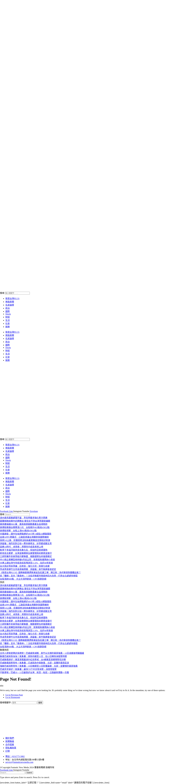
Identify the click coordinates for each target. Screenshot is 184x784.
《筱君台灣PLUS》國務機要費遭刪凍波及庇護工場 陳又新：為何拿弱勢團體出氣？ (40, 572)
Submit (29, 773)
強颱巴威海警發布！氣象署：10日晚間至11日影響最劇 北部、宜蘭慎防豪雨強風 (39, 666)
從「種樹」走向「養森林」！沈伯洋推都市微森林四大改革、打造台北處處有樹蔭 (39, 576)
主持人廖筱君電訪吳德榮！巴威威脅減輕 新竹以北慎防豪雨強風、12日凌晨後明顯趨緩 (42, 653)
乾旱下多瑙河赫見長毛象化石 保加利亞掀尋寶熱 (23, 550)
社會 (7, 323)
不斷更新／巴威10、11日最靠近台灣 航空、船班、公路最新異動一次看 (34, 672)
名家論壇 (9, 305)
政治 (7, 308)
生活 (7, 320)
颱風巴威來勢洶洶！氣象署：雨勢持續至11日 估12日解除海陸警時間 (33, 656)
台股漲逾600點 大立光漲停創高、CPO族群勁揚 (23, 579)
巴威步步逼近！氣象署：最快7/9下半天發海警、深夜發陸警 (28, 669)
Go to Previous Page (14, 695)
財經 (7, 317)
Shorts (8, 314)
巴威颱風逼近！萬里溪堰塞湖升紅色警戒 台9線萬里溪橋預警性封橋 (33, 659)
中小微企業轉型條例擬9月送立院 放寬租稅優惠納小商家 (27, 559)
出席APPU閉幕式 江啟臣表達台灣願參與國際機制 (24, 537)
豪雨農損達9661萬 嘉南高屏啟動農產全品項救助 (23, 524)
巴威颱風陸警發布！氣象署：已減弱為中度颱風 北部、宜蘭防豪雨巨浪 (34, 663)
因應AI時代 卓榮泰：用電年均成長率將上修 (21, 547)
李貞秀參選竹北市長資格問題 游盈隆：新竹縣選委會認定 (28, 569)
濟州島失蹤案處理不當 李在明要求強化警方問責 (23, 518)
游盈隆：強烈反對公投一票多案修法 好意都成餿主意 (26, 543)
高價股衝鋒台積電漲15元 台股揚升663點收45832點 (25, 527)
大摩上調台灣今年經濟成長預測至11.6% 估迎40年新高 (26, 563)
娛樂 (7, 327)
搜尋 (2, 293)
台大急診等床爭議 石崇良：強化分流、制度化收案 (25, 566)
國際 (7, 311)
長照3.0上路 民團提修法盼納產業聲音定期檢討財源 (25, 540)
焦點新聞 (9, 302)
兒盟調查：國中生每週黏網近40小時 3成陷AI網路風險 (25, 534)
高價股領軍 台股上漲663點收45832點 (18, 530)
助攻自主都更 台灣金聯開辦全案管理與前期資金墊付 (26, 553)
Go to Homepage (12, 697)
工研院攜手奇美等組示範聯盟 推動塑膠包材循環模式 (26, 556)
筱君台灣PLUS (12, 298)
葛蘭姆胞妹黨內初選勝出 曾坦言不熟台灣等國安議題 (25, 521)
